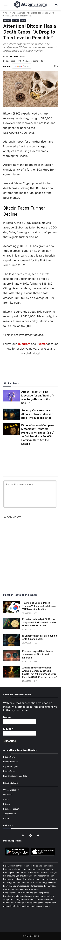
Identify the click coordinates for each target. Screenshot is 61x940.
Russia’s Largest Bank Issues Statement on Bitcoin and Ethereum (37, 654)
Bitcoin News (9, 757)
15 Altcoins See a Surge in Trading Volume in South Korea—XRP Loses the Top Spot (39, 606)
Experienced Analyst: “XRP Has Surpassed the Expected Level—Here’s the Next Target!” (39, 622)
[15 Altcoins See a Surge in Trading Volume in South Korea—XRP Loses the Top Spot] (11, 607)
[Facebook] (11, 369)
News (23, 20)
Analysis (21, 12)
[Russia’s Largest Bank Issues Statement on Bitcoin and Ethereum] (11, 655)
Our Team (7, 794)
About (6, 799)
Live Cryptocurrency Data (15, 776)
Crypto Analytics (10, 766)
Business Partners (11, 809)
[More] (49, 369)
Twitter (42, 344)
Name (7, 717)
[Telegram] (41, 369)
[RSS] (23, 835)
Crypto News (9, 12)
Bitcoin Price (9, 771)
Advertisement (9, 813)
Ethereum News (10, 761)
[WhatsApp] (26, 369)
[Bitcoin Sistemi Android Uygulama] (18, 854)
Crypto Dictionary (11, 790)
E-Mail (8, 728)
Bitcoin (15, 20)
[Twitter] (19, 369)
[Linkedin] (34, 369)
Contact (7, 818)
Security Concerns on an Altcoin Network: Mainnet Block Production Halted (37, 414)
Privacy (6, 804)
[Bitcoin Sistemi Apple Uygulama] (44, 854)
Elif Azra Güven (17, 56)
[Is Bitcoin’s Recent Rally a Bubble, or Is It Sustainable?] (11, 640)
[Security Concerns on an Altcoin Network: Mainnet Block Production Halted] (11, 414)
